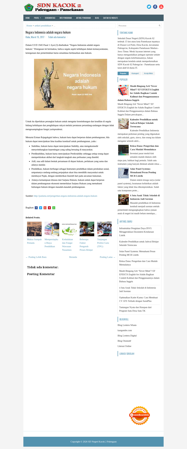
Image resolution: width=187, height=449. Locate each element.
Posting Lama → (107, 257)
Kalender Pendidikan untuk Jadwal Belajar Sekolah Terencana (144, 123)
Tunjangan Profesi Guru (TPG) (103, 243)
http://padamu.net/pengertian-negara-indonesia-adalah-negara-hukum (65, 196)
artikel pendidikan (43, 25)
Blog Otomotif (124, 341)
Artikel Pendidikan (83, 17)
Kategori (135, 73)
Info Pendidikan (66, 17)
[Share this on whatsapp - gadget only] (53, 207)
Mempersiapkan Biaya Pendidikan (51, 243)
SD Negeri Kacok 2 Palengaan (102, 441)
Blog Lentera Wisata (127, 325)
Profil (37, 17)
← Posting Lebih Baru (36, 257)
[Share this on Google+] (45, 207)
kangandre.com (125, 330)
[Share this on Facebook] (36, 207)
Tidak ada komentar (57, 37)
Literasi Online (124, 346)
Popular (123, 73)
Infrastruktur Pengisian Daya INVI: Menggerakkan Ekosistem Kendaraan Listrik (136, 232)
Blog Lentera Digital (127, 335)
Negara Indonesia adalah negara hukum (48, 32)
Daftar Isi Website (110, 17)
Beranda (73, 257)
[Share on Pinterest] (49, 207)
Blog (97, 17)
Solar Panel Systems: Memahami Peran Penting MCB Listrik (143, 172)
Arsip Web (148, 73)
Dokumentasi (50, 17)
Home (28, 17)
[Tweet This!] (40, 207)
